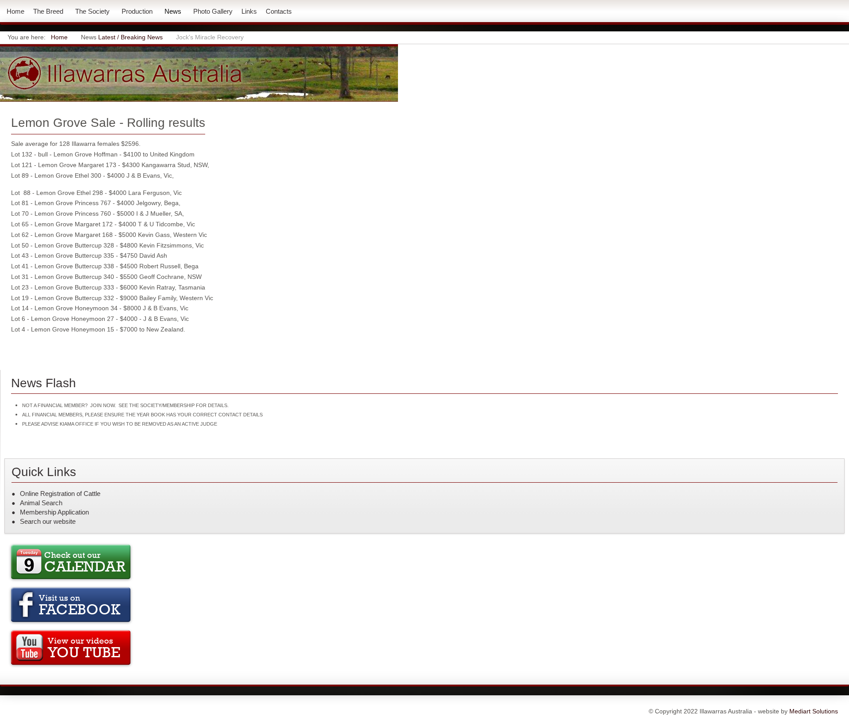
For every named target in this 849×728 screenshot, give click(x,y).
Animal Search (41, 503)
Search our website (48, 521)
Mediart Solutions (813, 711)
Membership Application (54, 512)
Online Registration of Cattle (60, 493)
